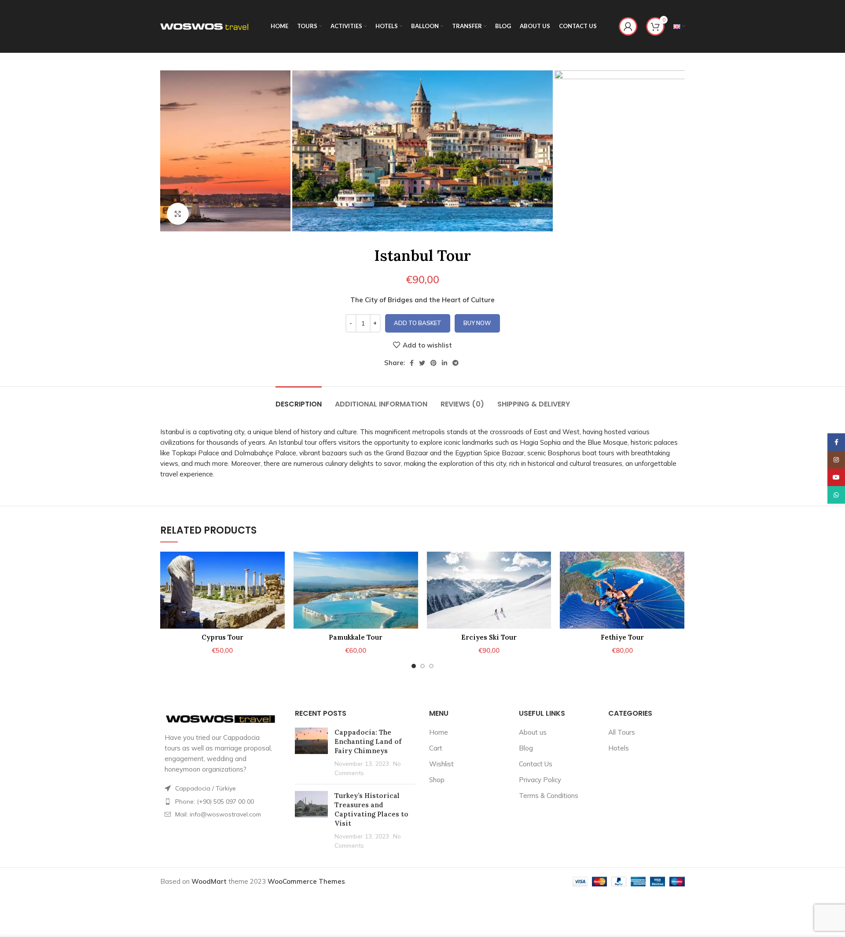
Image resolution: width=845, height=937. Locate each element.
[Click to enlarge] (178, 214)
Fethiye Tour (622, 637)
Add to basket (417, 322)
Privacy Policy (540, 780)
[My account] (628, 26)
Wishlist (441, 764)
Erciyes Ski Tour (489, 637)
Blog (526, 748)
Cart (435, 748)
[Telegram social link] (455, 363)
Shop (437, 780)
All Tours (621, 732)
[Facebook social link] (411, 363)
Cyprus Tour (222, 637)
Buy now (477, 322)
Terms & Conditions (548, 795)
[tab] (299, 399)
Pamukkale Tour (355, 637)
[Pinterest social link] (433, 363)
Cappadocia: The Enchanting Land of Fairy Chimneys (367, 741)
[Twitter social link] (422, 363)
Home (438, 732)
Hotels (618, 748)
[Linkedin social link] (444, 363)
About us (533, 732)
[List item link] (221, 801)
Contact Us (535, 764)
